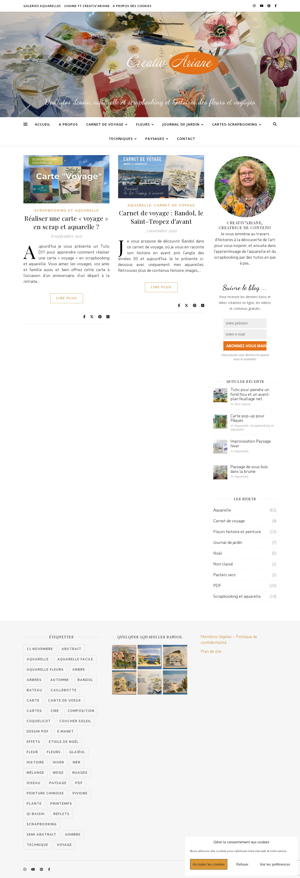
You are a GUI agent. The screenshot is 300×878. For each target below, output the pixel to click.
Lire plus (66, 298)
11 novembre (40, 649)
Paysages (154, 138)
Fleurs (143, 124)
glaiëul (77, 752)
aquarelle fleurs (45, 670)
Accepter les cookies (209, 864)
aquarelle (38, 659)
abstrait (72, 649)
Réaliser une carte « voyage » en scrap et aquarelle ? (66, 222)
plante (34, 804)
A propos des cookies (132, 6)
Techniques (121, 138)
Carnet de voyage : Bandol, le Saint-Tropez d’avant (161, 217)
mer (77, 762)
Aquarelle (139, 205)
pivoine (80, 793)
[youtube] (262, 6)
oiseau (34, 783)
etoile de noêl (64, 742)
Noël (217, 553)
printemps (61, 804)
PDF (217, 585)
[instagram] (254, 6)
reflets (61, 814)
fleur (32, 752)
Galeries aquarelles (42, 6)
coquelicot (39, 721)
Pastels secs (224, 575)
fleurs (54, 752)
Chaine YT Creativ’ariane (86, 6)
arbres (34, 680)
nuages (80, 773)
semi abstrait (41, 835)
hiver (58, 762)
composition (81, 711)
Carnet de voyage (105, 124)
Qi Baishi (36, 814)
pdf (79, 783)
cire (55, 711)
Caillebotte (64, 690)
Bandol (85, 680)
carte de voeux (64, 701)
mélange (35, 773)
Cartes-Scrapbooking (234, 124)
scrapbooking (42, 824)
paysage (58, 783)
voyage (64, 845)
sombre (73, 835)
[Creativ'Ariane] (150, 63)
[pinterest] (269, 6)
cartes (34, 711)
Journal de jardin (180, 124)
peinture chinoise (45, 793)
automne (59, 680)
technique (37, 845)
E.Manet (65, 731)
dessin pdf (38, 731)
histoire (35, 762)
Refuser (242, 864)
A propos (68, 124)
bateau (34, 690)
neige (58, 773)
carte (33, 701)
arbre (78, 670)
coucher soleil (75, 721)
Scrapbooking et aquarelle (66, 210)
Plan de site (211, 651)
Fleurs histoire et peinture (237, 531)
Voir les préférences (275, 864)
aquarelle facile (75, 659)
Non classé (223, 564)
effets (33, 742)
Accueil (42, 124)
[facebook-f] (276, 6)
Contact (186, 138)
